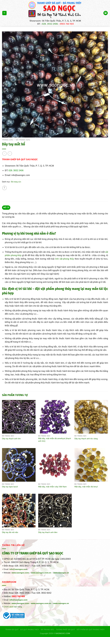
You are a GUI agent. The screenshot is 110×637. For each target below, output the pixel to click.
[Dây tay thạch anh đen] (55, 510)
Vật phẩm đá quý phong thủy (91, 630)
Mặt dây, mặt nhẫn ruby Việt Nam (52, 487)
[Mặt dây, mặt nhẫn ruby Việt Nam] (55, 465)
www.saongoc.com (20, 573)
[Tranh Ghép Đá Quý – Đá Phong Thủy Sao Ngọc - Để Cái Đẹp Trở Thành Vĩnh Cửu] (55, 13)
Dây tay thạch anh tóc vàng (86, 438)
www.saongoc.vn (61, 603)
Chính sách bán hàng (13, 607)
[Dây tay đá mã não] (19, 510)
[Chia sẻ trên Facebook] (4, 188)
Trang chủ (7, 140)
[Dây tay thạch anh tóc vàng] (91, 417)
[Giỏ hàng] (105, 13)
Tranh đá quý (12, 630)
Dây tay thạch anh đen (47, 532)
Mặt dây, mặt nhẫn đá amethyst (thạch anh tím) (54, 439)
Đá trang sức (23, 140)
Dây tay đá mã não (10, 532)
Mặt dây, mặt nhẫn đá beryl (86, 487)
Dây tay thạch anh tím (11, 438)
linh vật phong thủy (64, 259)
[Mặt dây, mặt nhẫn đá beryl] (91, 465)
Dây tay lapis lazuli (10, 487)
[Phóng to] (5, 134)
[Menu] (4, 13)
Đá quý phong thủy (29, 630)
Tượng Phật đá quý (65, 630)
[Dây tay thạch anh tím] (19, 417)
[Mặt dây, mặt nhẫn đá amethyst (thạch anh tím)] (55, 417)
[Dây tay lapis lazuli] (19, 465)
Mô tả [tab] (6, 208)
